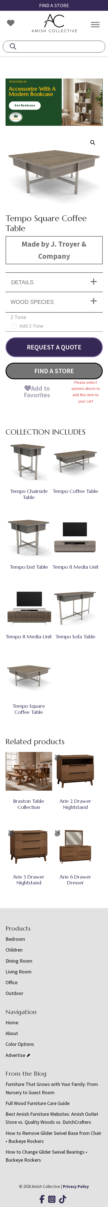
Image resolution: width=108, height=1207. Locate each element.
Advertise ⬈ (18, 1055)
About (12, 1033)
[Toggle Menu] (95, 24)
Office (11, 982)
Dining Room (19, 961)
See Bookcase (24, 105)
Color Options (20, 1044)
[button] (93, 143)
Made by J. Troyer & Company (54, 250)
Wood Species (32, 302)
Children (14, 950)
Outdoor (14, 993)
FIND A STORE (54, 5)
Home (12, 1022)
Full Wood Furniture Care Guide (38, 1103)
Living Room (19, 971)
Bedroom (15, 939)
